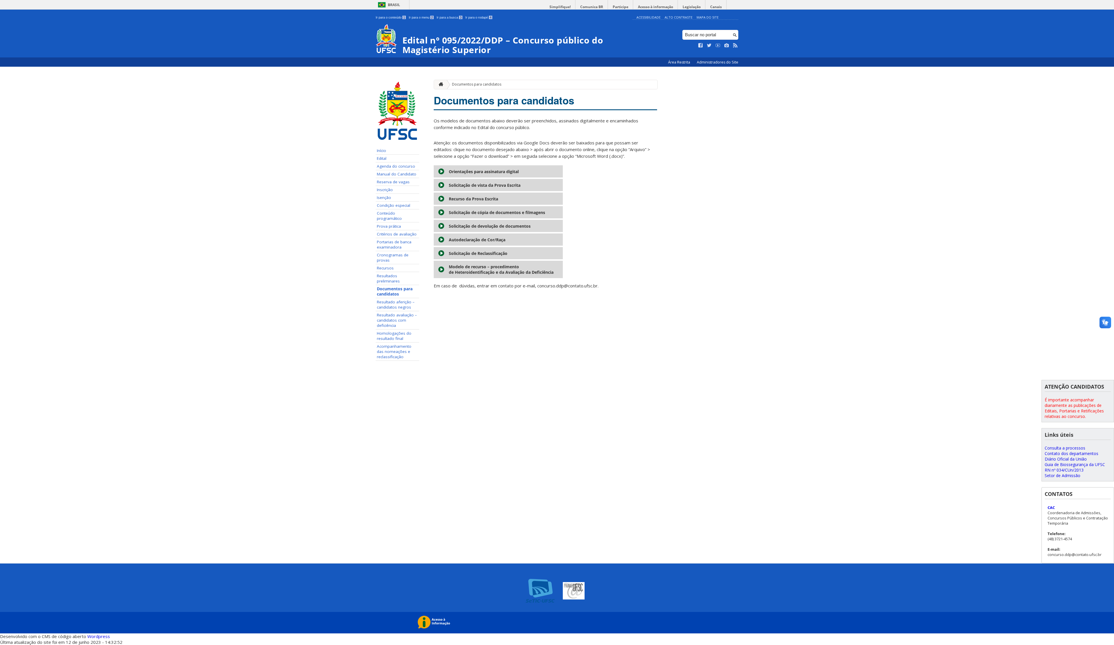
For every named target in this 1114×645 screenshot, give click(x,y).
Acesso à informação (655, 6)
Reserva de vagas (393, 181)
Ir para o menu (421, 17)
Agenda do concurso (396, 166)
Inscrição (385, 189)
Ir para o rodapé (478, 17)
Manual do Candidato (396, 174)
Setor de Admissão (1062, 475)
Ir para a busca (449, 17)
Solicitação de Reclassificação (478, 253)
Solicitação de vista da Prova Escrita (484, 185)
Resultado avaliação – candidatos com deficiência (397, 320)
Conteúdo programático (389, 216)
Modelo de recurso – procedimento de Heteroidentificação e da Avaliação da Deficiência (501, 269)
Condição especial (393, 205)
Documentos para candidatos (395, 291)
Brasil (394, 4)
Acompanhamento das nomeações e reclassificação (394, 351)
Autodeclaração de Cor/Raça (477, 239)
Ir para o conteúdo (390, 17)
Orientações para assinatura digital (484, 171)
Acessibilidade (648, 17)
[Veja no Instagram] (726, 45)
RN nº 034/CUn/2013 (1064, 470)
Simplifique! (560, 6)
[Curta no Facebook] (700, 45)
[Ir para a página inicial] (439, 84)
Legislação (692, 6)
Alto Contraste (678, 17)
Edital (381, 158)
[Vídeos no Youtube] (718, 45)
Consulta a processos (1065, 448)
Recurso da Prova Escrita (473, 199)
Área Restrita (679, 62)
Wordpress (98, 636)
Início (381, 150)
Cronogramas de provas (392, 257)
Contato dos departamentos (1071, 453)
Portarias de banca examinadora (394, 244)
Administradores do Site (717, 62)
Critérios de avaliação (397, 234)
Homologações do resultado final (394, 336)
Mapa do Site (708, 17)
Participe (620, 6)
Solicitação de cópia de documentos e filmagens (497, 212)
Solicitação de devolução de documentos (490, 226)
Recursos (385, 268)
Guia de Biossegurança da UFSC (1075, 464)
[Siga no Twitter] (709, 45)
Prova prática (389, 226)
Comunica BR (591, 6)
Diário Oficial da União (1066, 459)
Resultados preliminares (388, 278)
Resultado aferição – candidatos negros (396, 304)
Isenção (384, 197)
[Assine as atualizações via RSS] (735, 45)
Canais (716, 6)
